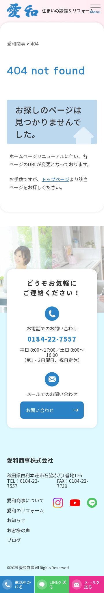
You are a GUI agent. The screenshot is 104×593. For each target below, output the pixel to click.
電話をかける (23, 584)
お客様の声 (18, 530)
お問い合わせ (40, 410)
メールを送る (92, 584)
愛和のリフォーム (25, 510)
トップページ (55, 179)
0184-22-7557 (52, 339)
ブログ (14, 540)
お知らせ (16, 520)
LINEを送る (57, 584)
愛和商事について (25, 500)
